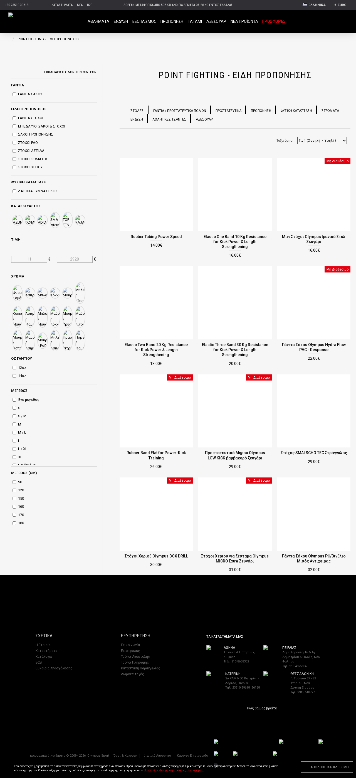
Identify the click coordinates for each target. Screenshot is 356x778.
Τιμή (16, 239)
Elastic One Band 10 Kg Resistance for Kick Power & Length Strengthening (235, 241)
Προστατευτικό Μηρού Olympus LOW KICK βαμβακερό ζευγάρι (235, 455)
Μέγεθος (19, 391)
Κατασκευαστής (26, 206)
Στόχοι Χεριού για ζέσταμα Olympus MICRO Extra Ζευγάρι (235, 558)
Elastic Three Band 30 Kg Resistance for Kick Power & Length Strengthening (235, 349)
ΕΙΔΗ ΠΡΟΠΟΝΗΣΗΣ (28, 109)
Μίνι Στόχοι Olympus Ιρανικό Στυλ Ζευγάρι (313, 239)
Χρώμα (17, 276)
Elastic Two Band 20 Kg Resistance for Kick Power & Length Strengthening (156, 349)
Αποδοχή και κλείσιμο (329, 767)
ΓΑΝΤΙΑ (17, 85)
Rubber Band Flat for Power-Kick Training (156, 455)
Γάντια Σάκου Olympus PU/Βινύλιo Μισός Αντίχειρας (314, 558)
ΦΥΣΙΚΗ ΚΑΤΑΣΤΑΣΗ (28, 182)
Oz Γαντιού (21, 358)
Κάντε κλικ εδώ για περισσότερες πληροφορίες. (174, 770)
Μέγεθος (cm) (24, 473)
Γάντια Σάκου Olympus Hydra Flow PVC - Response (314, 347)
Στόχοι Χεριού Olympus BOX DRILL (156, 556)
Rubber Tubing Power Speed (156, 236)
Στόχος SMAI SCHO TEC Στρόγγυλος (314, 453)
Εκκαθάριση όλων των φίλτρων (70, 72)
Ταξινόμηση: (285, 140)
